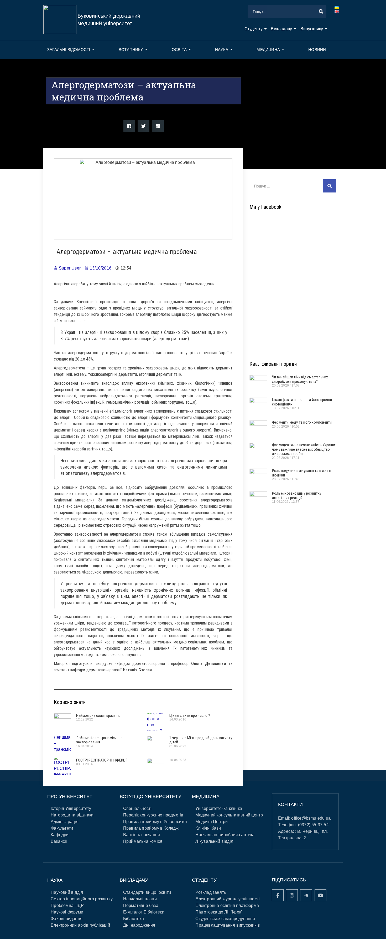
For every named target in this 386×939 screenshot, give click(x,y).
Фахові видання (66, 918)
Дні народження (139, 925)
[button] (129, 126)
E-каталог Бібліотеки (143, 912)
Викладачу (281, 29)
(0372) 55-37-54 (313, 825)
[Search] (329, 185)
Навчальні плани (140, 899)
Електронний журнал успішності (227, 899)
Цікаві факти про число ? (189, 715)
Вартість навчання (141, 835)
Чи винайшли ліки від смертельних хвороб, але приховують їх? (300, 379)
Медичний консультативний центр (229, 815)
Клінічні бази (208, 828)
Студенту (253, 29)
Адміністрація (65, 821)
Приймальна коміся (142, 841)
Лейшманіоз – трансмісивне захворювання (99, 740)
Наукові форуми (67, 912)
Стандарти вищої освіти (147, 892)
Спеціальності (137, 808)
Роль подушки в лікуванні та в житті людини (301, 473)
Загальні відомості (68, 49)
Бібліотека (133, 918)
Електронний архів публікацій (80, 925)
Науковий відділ (67, 892)
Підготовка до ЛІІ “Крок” (218, 912)
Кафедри (60, 835)
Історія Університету (71, 808)
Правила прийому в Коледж (151, 828)
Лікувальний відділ (214, 841)
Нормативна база (140, 905)
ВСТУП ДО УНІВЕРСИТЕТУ (150, 796)
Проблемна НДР (67, 905)
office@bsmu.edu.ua (311, 818)
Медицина (268, 49)
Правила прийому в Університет (155, 821)
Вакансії (59, 841)
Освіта (179, 49)
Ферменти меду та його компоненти (302, 422)
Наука (221, 49)
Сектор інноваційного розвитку (82, 899)
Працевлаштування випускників (227, 925)
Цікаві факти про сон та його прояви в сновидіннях (303, 402)
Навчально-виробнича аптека (224, 835)
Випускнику (311, 29)
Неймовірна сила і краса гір (98, 715)
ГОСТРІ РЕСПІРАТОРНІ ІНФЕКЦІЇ (102, 760)
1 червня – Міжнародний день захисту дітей (200, 740)
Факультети (62, 828)
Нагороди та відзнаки (72, 815)
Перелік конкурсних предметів (153, 815)
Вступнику (131, 49)
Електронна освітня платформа (227, 905)
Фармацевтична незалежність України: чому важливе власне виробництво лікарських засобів (304, 449)
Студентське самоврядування (225, 918)
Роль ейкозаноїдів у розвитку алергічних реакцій (296, 495)
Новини (317, 49)
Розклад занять (210, 892)
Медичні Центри (211, 821)
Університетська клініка (218, 808)
